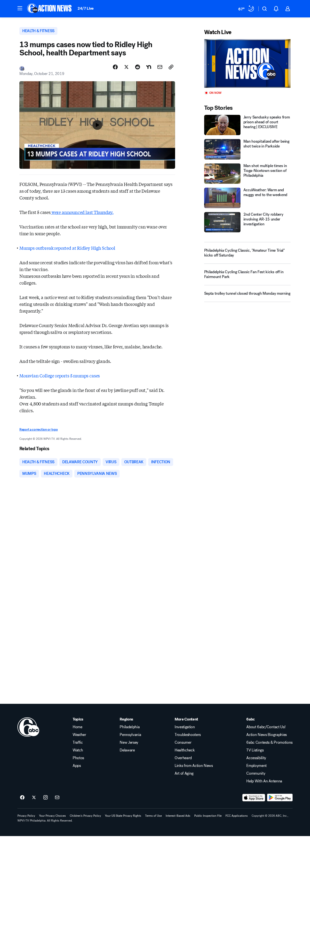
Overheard (183, 758)
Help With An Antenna (264, 781)
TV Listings (255, 750)
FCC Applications (236, 815)
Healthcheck (184, 750)
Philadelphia (130, 727)
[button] (20, 8)
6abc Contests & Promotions (269, 742)
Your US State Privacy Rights (123, 815)
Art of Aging (184, 773)
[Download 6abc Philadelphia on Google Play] (280, 797)
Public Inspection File (208, 815)
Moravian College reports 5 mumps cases (59, 375)
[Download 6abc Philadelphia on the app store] (253, 797)
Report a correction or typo (38, 429)
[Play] (247, 63)
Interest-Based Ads (178, 815)
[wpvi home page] (28, 727)
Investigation (185, 727)
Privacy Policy (26, 815)
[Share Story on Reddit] (137, 67)
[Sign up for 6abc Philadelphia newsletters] (57, 797)
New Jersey (129, 742)
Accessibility (256, 758)
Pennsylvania (130, 735)
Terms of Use (153, 815)
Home (77, 727)
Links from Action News (194, 766)
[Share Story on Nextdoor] (149, 67)
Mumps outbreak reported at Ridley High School (67, 248)
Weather (79, 735)
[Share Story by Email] (160, 67)
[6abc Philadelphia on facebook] (22, 797)
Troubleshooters (188, 735)
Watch (78, 750)
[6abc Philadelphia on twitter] (34, 797)
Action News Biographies (266, 735)
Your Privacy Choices (52, 815)
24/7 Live (86, 8)
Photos (78, 758)
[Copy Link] (171, 67)
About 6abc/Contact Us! (265, 727)
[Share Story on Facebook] (115, 67)
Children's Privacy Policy (85, 815)
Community (255, 773)
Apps (77, 766)
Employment (256, 766)
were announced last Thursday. (82, 212)
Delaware (127, 750)
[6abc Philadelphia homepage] (50, 8)
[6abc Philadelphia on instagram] (45, 797)
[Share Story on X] (126, 67)
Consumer (183, 742)
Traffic (78, 742)
